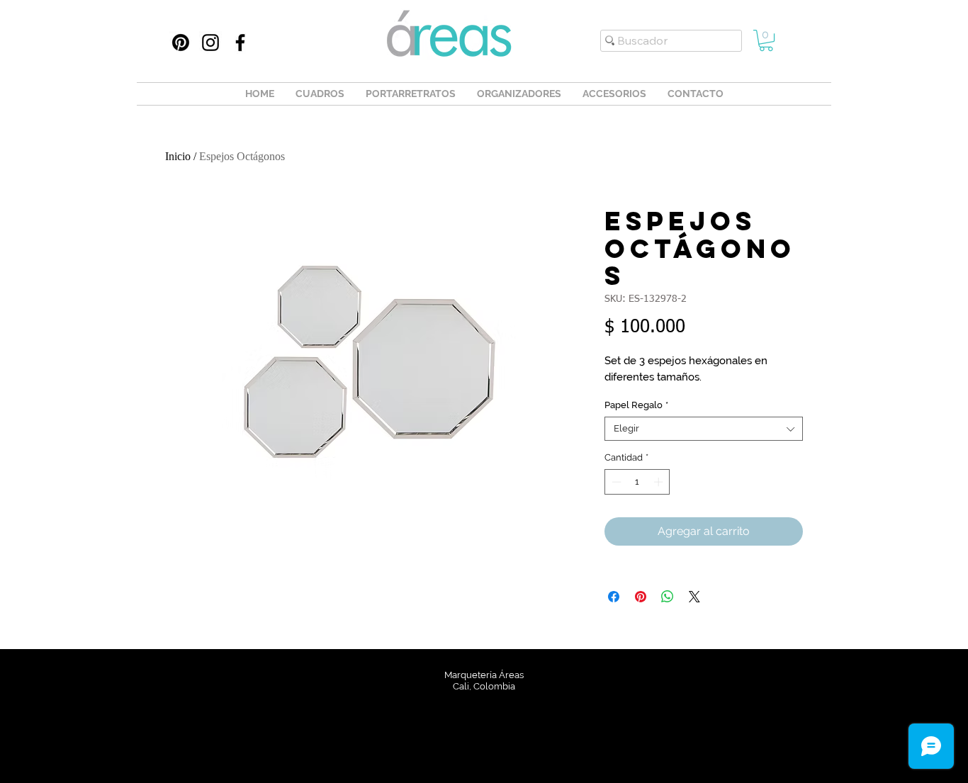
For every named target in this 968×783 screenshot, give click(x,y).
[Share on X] (694, 596)
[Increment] (659, 482)
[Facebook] (240, 42)
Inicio (178, 156)
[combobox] (703, 429)
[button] (766, 40)
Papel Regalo (636, 405)
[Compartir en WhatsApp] (667, 596)
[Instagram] (210, 42)
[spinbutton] (637, 482)
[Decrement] (615, 482)
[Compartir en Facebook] (613, 596)
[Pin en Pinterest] (640, 596)
